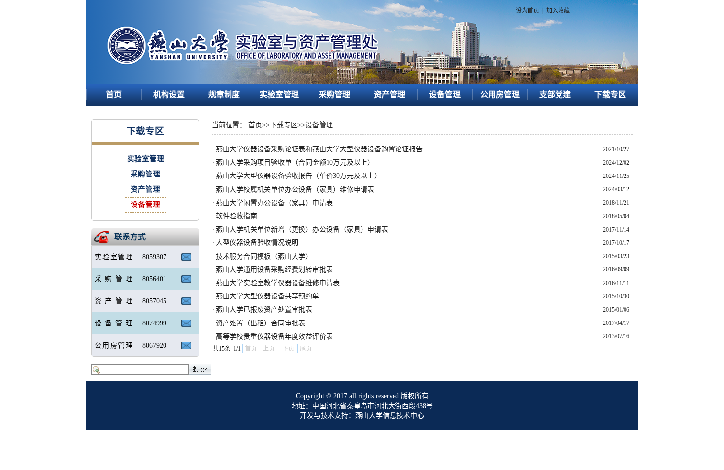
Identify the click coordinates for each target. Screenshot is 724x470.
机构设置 (169, 94)
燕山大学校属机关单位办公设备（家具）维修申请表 (295, 189)
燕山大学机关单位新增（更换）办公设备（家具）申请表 (302, 229)
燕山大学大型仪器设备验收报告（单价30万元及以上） (298, 175)
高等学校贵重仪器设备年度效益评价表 (274, 336)
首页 (114, 94)
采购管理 (334, 94)
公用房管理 (500, 94)
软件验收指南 (236, 216)
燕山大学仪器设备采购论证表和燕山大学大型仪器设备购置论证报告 (319, 149)
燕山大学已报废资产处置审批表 (264, 309)
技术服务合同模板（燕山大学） (264, 256)
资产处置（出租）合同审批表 (260, 323)
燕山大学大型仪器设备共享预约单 (267, 296)
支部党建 (555, 94)
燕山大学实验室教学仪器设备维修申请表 (278, 283)
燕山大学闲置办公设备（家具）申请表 (274, 202)
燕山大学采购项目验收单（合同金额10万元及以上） (295, 162)
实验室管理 (279, 94)
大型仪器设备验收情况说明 (257, 242)
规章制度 (224, 94)
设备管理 (445, 94)
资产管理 (389, 94)
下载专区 (610, 94)
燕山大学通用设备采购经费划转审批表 (274, 269)
